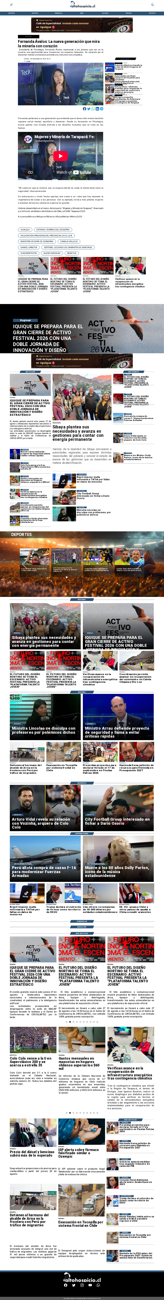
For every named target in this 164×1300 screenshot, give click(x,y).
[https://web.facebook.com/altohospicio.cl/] (65, 1286)
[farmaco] (81, 1144)
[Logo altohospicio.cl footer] (81, 1281)
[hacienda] (113, 1146)
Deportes (26, 549)
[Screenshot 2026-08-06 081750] (109, 88)
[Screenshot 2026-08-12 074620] (109, 78)
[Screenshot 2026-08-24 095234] (15, 494)
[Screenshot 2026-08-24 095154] (15, 507)
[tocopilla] (81, 1216)
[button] (25, 230)
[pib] (113, 1164)
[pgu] (113, 1256)
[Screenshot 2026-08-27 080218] (30, 395)
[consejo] (113, 1182)
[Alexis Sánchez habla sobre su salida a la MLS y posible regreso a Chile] (113, 1219)
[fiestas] (113, 1127)
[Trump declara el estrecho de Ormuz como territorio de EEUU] (113, 1201)
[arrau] (15, 454)
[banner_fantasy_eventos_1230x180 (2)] (82, 32)
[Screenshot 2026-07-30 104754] (109, 99)
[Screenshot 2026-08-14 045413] (109, 67)
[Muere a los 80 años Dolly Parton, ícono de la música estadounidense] (118, 457)
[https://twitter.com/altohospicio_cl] (73, 1286)
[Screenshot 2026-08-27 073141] (118, 379)
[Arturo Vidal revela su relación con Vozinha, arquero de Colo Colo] (118, 438)
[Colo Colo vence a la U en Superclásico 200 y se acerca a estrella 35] (15, 467)
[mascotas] (15, 481)
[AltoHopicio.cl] (11, 6)
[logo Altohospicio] (82, 8)
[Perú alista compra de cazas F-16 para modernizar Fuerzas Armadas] (118, 418)
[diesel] (33, 1146)
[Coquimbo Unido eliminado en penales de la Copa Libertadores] (15, 521)
